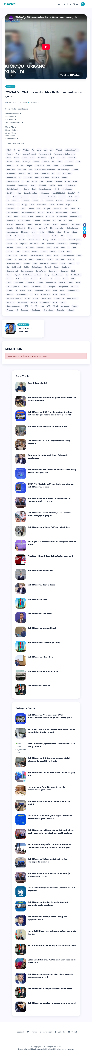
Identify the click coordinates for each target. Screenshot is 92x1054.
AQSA (51, 158)
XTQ (26, 306)
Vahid (22, 290)
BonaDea (45, 173)
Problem (40, 248)
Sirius (9, 275)
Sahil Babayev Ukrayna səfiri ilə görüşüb (48, 426)
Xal (36, 294)
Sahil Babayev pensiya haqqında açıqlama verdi (52, 1003)
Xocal (55, 302)
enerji (57, 189)
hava (32, 205)
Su (67, 275)
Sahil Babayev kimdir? (39, 685)
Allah (18, 154)
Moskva (55, 236)
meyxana (24, 232)
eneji (34, 189)
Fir (8, 201)
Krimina (37, 220)
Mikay (34, 232)
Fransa (35, 201)
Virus (62, 290)
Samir (56, 267)
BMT (30, 173)
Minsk (9, 236)
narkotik (22, 240)
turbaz (25, 287)
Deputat (59, 181)
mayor (55, 224)
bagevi (29, 166)
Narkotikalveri (34, 240)
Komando (50, 216)
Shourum (64, 271)
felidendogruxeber (20, 197)
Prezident (30, 248)
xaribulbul (64, 294)
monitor (46, 236)
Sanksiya (65, 267)
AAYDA (26, 150)
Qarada (44, 251)
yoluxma (10, 310)
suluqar (10, 279)
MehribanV (76, 224)
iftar (38, 209)
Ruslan (71, 263)
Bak (48, 166)
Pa (43, 244)
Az (53, 162)
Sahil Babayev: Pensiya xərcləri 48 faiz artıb (50, 988)
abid (39, 150)
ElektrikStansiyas (13, 189)
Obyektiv (23, 244)
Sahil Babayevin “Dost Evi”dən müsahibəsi (49, 527)
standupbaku (57, 275)
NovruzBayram (74, 240)
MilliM (42, 232)
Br (53, 173)
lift (59, 220)
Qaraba (26, 251)
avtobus (45, 162)
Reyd (35, 263)
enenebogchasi (45, 189)
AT (64, 158)
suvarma (43, 279)
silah (73, 271)
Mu (62, 236)
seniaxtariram (27, 271)
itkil (66, 209)
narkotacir (11, 240)
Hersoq (60, 205)
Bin (30, 170)
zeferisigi (60, 310)
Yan (42, 306)
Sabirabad (16, 267)
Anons (16, 158)
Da (28, 181)
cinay (64, 177)
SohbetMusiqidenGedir (32, 275)
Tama (65, 279)
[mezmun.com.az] (10, 4)
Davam (49, 181)
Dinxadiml (11, 185)
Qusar (9, 259)
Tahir (57, 279)
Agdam (9, 154)
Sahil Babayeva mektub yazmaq (44, 642)
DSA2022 (42, 185)
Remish (27, 263)
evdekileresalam (30, 193)
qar (18, 251)
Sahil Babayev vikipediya (40, 657)
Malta (29, 224)
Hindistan (10, 209)
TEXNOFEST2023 (66, 283)
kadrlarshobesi (13, 212)
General (59, 201)
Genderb (49, 201)
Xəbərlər (10, 86)
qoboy (48, 255)
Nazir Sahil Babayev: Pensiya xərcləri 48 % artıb (52, 945)
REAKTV (22, 259)
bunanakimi (11, 177)
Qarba (52, 251)
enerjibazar (67, 189)
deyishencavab (71, 181)
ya (36, 306)
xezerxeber (44, 302)
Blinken (22, 173)
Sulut (18, 279)
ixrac (73, 209)
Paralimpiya (75, 244)
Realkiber (40, 259)
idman (31, 209)
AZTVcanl (69, 162)
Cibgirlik (55, 177)
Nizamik (62, 240)
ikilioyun (47, 209)
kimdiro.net (58, 1049)
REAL (31, 259)
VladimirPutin (73, 290)
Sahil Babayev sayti (38, 599)
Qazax (61, 251)
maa (70, 220)
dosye (33, 185)
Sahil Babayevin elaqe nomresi (43, 671)
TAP (72, 279)
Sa (8, 267)
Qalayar (10, 251)
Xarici (27, 298)
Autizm (9, 162)
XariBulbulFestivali (14, 298)
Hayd (52, 205)
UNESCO (74, 287)
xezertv (34, 302)
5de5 (9, 150)
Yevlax (74, 306)
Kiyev (16, 216)
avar (18, 162)
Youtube (74, 1032)
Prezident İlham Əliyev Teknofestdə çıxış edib (50, 556)
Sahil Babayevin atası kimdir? (43, 628)
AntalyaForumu (28, 158)
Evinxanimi (45, 193)
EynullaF (71, 193)
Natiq (45, 240)
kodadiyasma (27, 216)
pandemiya (62, 244)
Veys (48, 290)
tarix (9, 283)
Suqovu (34, 279)
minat (66, 232)
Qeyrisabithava (37, 255)
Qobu (56, 255)
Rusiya (62, 263)
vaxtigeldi (39, 290)
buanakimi (67, 173)
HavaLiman (41, 205)
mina (59, 232)
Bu (59, 173)
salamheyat (37, 267)
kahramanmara (28, 212)
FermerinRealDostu (48, 197)
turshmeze (36, 287)
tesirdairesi (51, 283)
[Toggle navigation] (88, 4)
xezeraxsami (72, 298)
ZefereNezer (48, 310)
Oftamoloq (34, 244)
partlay (10, 248)
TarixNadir (18, 283)
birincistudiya (63, 170)
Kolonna (39, 216)
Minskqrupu (18, 236)
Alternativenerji (29, 154)
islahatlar (57, 209)
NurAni (9, 244)
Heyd (68, 205)
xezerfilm (10, 302)
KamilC (41, 212)
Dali (41, 181)
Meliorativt (20, 228)
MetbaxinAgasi (72, 228)
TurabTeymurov (13, 287)
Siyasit (17, 275)
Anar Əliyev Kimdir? (37, 383)
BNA (36, 173)
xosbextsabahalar (14, 306)
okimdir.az (48, 1049)
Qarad (34, 251)
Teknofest (30, 283)
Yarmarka (65, 306)
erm (19, 193)
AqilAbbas (42, 158)
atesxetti (71, 158)
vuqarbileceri (22, 294)
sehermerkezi (12, 271)
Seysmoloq (53, 271)
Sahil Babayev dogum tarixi (41, 585)
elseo (15, 102)
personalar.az (24, 1049)
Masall (46, 224)
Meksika (10, 228)
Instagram (47, 1032)
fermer (34, 197)
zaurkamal (36, 310)
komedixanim (75, 216)
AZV (78, 162)
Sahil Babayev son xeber (40, 613)
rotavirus (44, 263)
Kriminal (46, 220)
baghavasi (39, 166)
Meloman (31, 228)
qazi (69, 251)
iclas (23, 209)
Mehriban (64, 224)
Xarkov (35, 298)
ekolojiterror (70, 185)
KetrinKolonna (61, 212)
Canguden (28, 177)
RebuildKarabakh (13, 263)
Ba (22, 166)
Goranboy (10, 205)
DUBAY (52, 185)
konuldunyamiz (24, 220)
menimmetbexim (56, 228)
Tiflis (78, 283)
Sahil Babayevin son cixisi (40, 570)
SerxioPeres (41, 271)
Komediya (11, 220)
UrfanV (9, 290)
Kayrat (50, 212)
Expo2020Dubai (58, 193)
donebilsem (22, 185)
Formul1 (15, 201)
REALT (50, 259)
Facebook (19, 1032)
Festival (62, 197)
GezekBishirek (71, 201)
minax (74, 232)
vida (55, 290)
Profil (49, 248)
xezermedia (22, 302)
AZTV (60, 162)
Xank (55, 294)
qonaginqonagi (68, 255)
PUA (56, 248)
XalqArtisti (45, 294)
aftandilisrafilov (72, 150)
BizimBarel (11, 173)
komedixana (62, 216)
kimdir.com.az (37, 1049)
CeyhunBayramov (42, 177)
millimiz (51, 232)
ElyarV (26, 189)
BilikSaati (22, 170)
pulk (63, 248)
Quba (79, 255)
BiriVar (75, 170)
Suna (26, 279)
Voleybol (10, 294)
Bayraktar (11, 170)
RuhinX (54, 263)
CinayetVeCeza (13, 181)
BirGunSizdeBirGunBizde (45, 170)
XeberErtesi (59, 298)
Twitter (33, 1032)
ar (58, 158)
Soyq (47, 275)
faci (8, 197)
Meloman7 (43, 228)
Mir (28, 236)
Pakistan (50, 244)
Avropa (36, 162)
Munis (69, 236)
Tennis (40, 283)
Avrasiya (26, 162)
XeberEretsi (46, 298)
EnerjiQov (10, 193)
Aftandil (59, 150)
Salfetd (48, 267)
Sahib (26, 267)
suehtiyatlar (76, 275)
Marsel (38, 224)
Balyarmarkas (67, 166)
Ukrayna (52, 287)
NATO (53, 240)
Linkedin (61, 1032)
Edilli (60, 185)
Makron (10, 224)
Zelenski (70, 310)
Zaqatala (24, 310)
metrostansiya (12, 232)
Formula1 (25, 201)
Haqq (24, 205)
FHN (70, 197)
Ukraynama (63, 287)
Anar (9, 158)
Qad (74, 248)
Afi (51, 150)
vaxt (30, 290)
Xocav (63, 302)
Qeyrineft (23, 255)
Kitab (9, 216)
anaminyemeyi (45, 154)
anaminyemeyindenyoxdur (64, 154)
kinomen (74, 212)
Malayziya (20, 224)
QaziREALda (12, 255)
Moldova (36, 236)
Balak (56, 166)
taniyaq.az (69, 1049)
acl (45, 150)
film (76, 197)
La (54, 220)
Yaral (56, 306)
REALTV (71, 259)
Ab (33, 150)
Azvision (10, 166)
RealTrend (60, 259)
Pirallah (19, 248)
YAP (48, 306)
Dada (34, 181)
